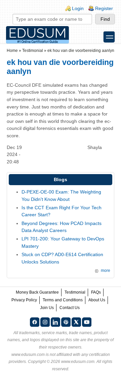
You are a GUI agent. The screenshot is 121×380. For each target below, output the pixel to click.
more (105, 271)
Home (12, 50)
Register (104, 8)
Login (78, 8)
